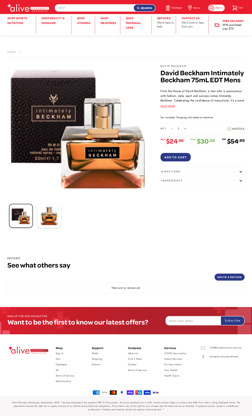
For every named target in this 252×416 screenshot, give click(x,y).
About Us (133, 353)
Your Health (170, 370)
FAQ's (95, 353)
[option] (77, 129)
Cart (58, 359)
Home (11, 52)
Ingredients (172, 180)
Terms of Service (65, 375)
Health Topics (171, 375)
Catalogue (61, 364)
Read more (167, 106)
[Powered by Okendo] (24, 278)
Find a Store (135, 359)
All (57, 370)
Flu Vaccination (173, 364)
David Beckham (173, 66)
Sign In (60, 353)
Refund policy (63, 381)
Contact (132, 364)
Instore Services (173, 359)
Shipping (181, 117)
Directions (170, 171)
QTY (163, 128)
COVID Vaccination (175, 353)
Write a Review (229, 277)
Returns (96, 364)
